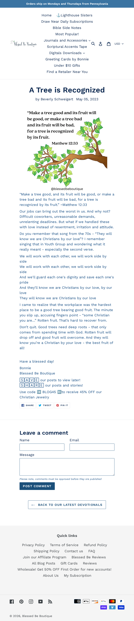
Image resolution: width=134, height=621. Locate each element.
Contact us (74, 551)
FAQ (91, 551)
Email (74, 440)
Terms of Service (64, 545)
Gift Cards (69, 563)
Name (24, 440)
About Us (51, 575)
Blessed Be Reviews (89, 557)
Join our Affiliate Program (44, 557)
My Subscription (77, 575)
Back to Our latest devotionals (70, 505)
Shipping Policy (46, 551)
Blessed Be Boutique (37, 616)
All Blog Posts (43, 563)
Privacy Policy (33, 545)
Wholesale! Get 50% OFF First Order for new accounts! (64, 569)
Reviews (90, 563)
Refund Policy (95, 545)
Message (27, 455)
